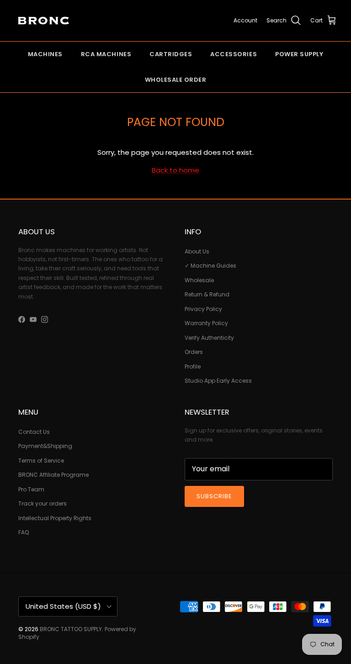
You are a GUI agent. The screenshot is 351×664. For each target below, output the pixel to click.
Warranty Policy (206, 323)
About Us (197, 251)
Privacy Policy (203, 309)
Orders (194, 352)
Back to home (175, 170)
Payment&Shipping (45, 446)
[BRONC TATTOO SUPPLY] (43, 20)
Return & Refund (207, 294)
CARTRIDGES (170, 54)
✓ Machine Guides (210, 265)
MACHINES (45, 54)
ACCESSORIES (233, 54)
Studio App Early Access (218, 381)
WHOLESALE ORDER (176, 79)
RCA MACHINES (106, 54)
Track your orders (42, 503)
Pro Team (31, 489)
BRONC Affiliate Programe (53, 475)
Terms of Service (41, 460)
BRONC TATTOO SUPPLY (71, 629)
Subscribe (214, 496)
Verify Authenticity (209, 338)
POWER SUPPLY (299, 54)
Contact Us (34, 432)
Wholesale (199, 280)
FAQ (23, 532)
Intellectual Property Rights (54, 518)
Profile (193, 366)
